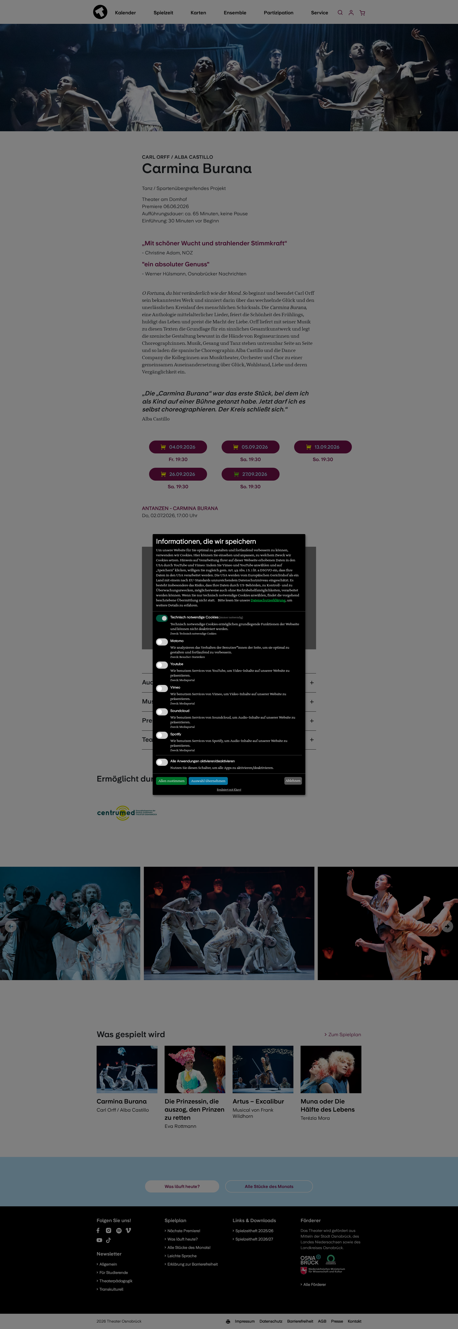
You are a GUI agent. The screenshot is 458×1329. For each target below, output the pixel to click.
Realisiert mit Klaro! (229, 789)
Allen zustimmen (171, 781)
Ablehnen (293, 780)
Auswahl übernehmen (208, 781)
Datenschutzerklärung (268, 600)
